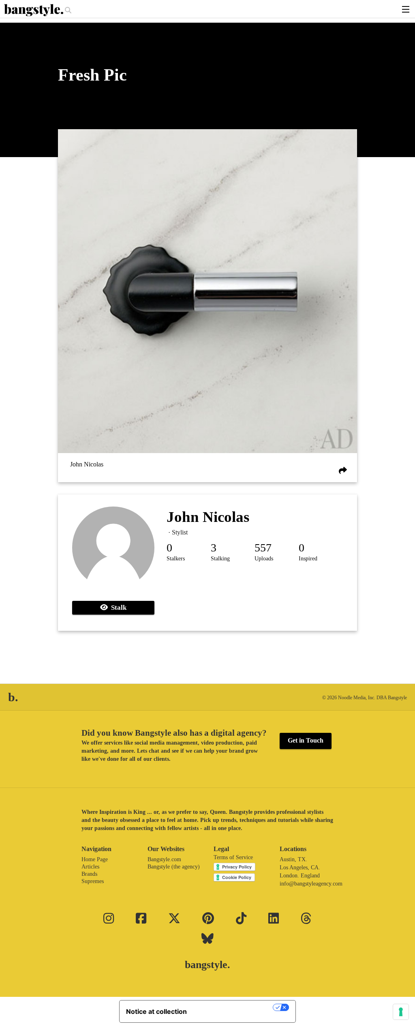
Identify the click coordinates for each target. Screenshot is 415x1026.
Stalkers (176, 559)
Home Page (94, 859)
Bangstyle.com (164, 859)
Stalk (117, 607)
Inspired (308, 559)
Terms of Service (233, 857)
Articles (90, 867)
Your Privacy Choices (233, 1007)
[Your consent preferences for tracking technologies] (401, 1012)
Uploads (264, 559)
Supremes (92, 881)
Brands (89, 874)
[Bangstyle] (34, 10)
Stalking (220, 559)
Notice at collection (156, 1011)
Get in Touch (305, 740)
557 (263, 547)
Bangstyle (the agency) (174, 867)
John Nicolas (86, 464)
